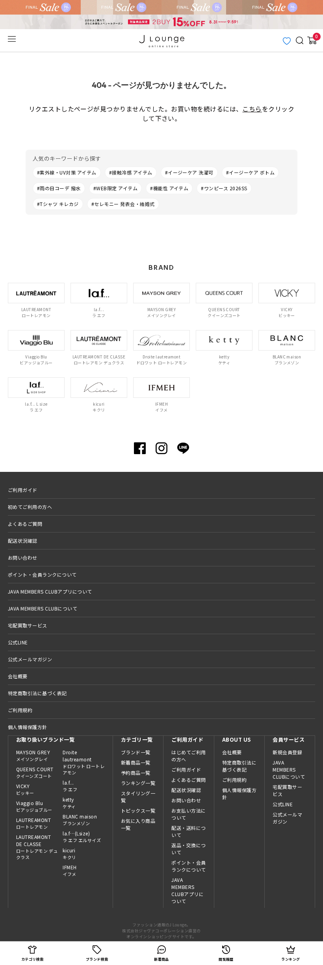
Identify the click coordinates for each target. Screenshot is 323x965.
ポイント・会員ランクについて (42, 574)
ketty (69, 802)
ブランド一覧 (135, 752)
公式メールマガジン (30, 659)
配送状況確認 (22, 540)
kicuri (69, 853)
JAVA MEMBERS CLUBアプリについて (50, 591)
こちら (252, 108)
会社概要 (18, 676)
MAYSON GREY (33, 755)
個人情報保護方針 (27, 727)
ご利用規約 (20, 710)
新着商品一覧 (135, 762)
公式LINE (18, 642)
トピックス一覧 (138, 810)
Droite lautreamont (83, 762)
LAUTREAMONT (33, 823)
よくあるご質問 (25, 523)
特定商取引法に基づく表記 (37, 693)
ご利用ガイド (22, 489)
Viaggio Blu (34, 806)
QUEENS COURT (35, 772)
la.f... (70, 785)
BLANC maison (80, 819)
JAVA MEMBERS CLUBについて (42, 608)
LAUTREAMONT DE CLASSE (37, 847)
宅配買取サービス (27, 625)
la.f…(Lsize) (82, 836)
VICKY (25, 789)
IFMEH (69, 870)
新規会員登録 (287, 752)
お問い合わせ (22, 557)
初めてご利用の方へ (30, 506)
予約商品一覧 (135, 772)
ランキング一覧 (138, 782)
